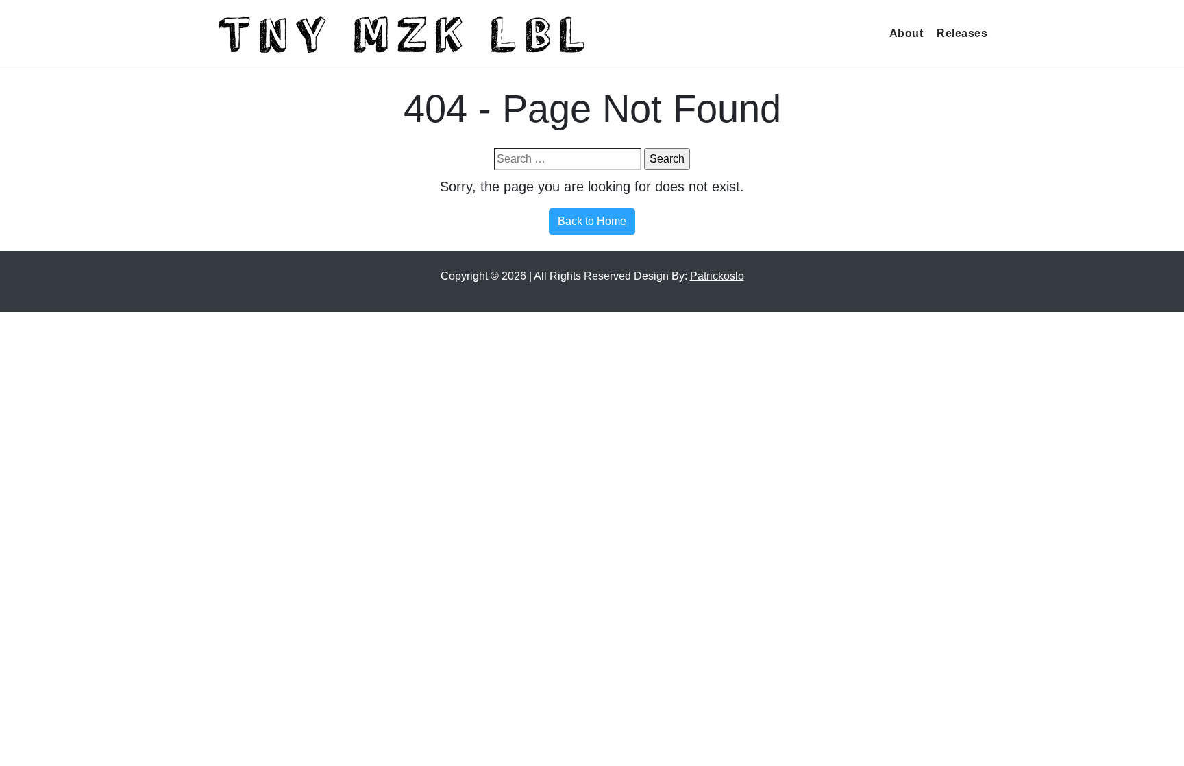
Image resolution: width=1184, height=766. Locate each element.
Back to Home (592, 221)
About (906, 33)
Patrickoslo (717, 276)
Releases (962, 33)
